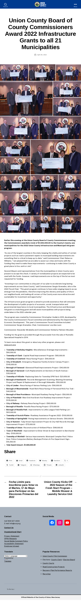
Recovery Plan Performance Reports (57, 570)
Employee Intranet (11, 546)
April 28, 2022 (42, 55)
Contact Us (9, 528)
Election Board (69, 560)
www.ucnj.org (10, 345)
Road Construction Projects (54, 567)
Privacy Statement (11, 536)
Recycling (47, 574)
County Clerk (56, 560)
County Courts (48, 563)
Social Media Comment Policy (16, 541)
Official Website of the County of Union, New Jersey (40, 597)
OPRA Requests (10, 539)
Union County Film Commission (55, 556)
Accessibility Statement (14, 544)
